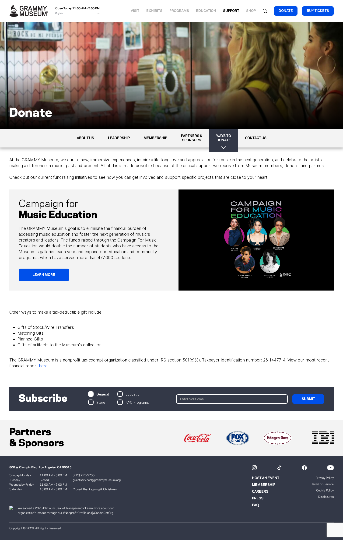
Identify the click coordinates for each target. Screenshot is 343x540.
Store (100, 402)
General (102, 394)
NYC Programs (137, 402)
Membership (263, 485)
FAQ (255, 505)
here (43, 365)
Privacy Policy (324, 478)
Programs (179, 11)
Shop (251, 11)
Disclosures (326, 496)
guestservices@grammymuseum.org (97, 480)
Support (231, 11)
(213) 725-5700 (83, 475)
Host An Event (265, 478)
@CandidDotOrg (102, 513)
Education (206, 11)
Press (257, 498)
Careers (260, 491)
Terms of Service (323, 484)
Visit (135, 11)
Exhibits (154, 11)
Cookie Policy (325, 490)
